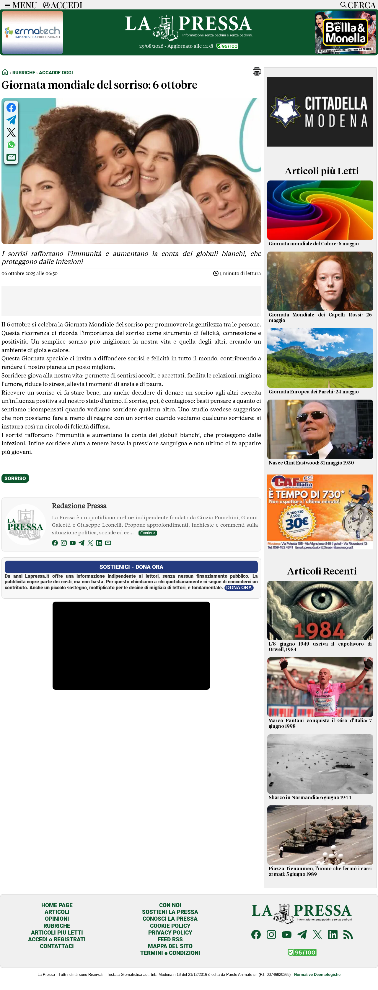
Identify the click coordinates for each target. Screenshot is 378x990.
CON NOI (170, 905)
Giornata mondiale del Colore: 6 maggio (314, 244)
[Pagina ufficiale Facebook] (256, 935)
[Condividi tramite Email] (11, 157)
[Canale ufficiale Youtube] (286, 935)
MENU (24, 4)
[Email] (108, 544)
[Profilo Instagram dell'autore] (64, 544)
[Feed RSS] (348, 935)
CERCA (362, 4)
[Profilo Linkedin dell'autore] (99, 544)
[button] (257, 74)
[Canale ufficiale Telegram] (302, 935)
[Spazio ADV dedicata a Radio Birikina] (345, 52)
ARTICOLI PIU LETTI (57, 932)
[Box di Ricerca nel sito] (342, 4)
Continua (147, 533)
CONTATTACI (57, 946)
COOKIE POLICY (170, 925)
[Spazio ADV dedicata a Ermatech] (32, 52)
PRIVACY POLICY (170, 932)
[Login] (46, 4)
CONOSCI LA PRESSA (170, 918)
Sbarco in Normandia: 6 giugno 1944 (310, 797)
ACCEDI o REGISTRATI (57, 939)
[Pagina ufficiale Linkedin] (333, 935)
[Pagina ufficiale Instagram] (271, 935)
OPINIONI (57, 918)
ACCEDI (66, 4)
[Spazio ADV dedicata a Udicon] (320, 551)
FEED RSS (170, 939)
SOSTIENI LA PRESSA (170, 912)
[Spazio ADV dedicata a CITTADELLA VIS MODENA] (320, 151)
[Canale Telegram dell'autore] (81, 544)
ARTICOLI (57, 912)
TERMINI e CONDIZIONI (170, 953)
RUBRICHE (56, 925)
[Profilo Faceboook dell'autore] (55, 544)
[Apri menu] (6, 4)
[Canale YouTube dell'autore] (73, 544)
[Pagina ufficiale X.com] (317, 935)
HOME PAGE (57, 905)
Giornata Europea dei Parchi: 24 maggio (314, 392)
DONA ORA (239, 587)
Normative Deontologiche (317, 974)
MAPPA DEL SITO (170, 946)
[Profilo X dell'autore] (90, 544)
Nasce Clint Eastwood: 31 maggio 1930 (311, 463)
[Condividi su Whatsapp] (11, 145)
